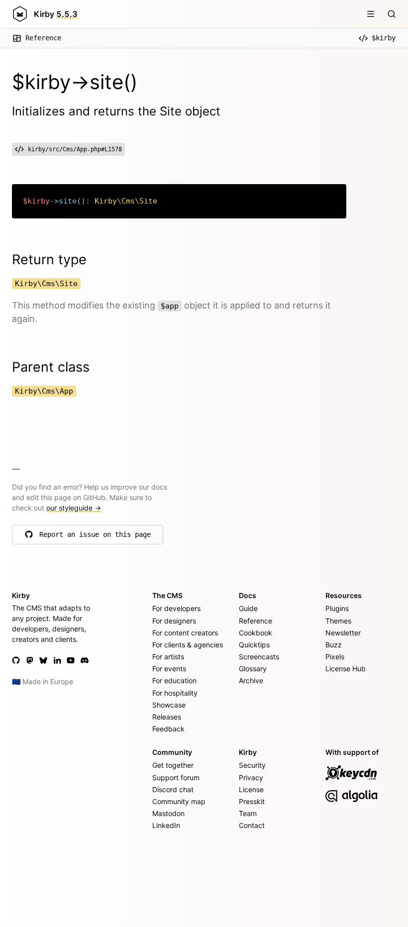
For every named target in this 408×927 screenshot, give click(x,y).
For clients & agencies (187, 644)
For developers (176, 608)
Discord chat (173, 789)
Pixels (334, 656)
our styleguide (73, 508)
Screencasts (259, 656)
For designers (174, 621)
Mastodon (168, 813)
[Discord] (84, 660)
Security (252, 765)
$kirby (384, 38)
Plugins (337, 608)
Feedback (168, 728)
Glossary (253, 668)
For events (169, 668)
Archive (251, 680)
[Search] (391, 13)
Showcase (169, 705)
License (251, 789)
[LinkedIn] (57, 660)
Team (248, 813)
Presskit (252, 801)
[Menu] (370, 13)
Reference (43, 38)
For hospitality (175, 693)
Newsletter (343, 632)
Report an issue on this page (95, 536)
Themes (338, 621)
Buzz (333, 644)
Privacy (251, 777)
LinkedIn (166, 825)
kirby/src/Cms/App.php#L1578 (75, 149)
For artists (168, 656)
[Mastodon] (29, 660)
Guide (248, 608)
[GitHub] (15, 660)
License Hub (345, 668)
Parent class (51, 367)
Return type (49, 259)
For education (174, 680)
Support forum (176, 777)
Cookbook (255, 632)
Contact (252, 825)
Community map (178, 801)
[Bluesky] (43, 660)
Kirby (56, 14)
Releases (166, 717)
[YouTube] (70, 660)
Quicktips (254, 644)
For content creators (185, 632)
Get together (173, 765)
